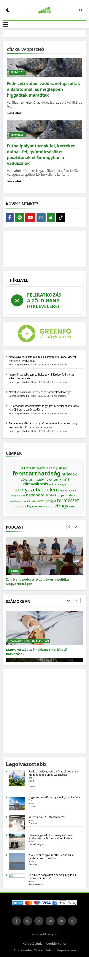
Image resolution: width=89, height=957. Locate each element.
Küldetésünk (32, 943)
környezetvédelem (36, 489)
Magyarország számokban (29, 641)
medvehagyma (68, 490)
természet (68, 500)
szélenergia (46, 500)
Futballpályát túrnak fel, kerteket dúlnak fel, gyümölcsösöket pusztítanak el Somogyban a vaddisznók (41, 154)
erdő (63, 467)
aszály (52, 467)
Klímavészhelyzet (36, 844)
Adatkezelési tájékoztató (32, 950)
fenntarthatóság (37, 473)
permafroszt (69, 495)
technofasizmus (19, 507)
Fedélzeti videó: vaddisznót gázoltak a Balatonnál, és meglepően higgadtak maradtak (43, 89)
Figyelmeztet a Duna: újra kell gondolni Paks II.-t (54, 799)
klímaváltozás (35, 483)
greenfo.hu (23, 364)
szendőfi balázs (29, 501)
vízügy (61, 505)
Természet (18, 72)
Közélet (32, 786)
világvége (31, 506)
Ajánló (31, 780)
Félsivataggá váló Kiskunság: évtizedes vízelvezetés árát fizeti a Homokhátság (51, 837)
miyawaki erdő (18, 495)
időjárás (26, 479)
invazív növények (46, 479)
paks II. (54, 495)
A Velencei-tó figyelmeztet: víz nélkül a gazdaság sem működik (51, 856)
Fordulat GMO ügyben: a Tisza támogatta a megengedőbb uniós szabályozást (53, 773)
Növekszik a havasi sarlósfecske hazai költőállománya (40, 392)
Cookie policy (56, 943)
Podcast (16, 571)
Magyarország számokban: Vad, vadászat (38, 649)
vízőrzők (51, 507)
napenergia (37, 494)
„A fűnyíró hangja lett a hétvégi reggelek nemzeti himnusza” (52, 876)
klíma (64, 479)
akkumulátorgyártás (33, 468)
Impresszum (66, 950)
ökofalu (72, 506)
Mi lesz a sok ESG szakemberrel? (47, 817)
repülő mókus (16, 501)
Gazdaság (33, 823)
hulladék (69, 474)
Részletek (14, 113)
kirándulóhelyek (58, 484)
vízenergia (42, 506)
